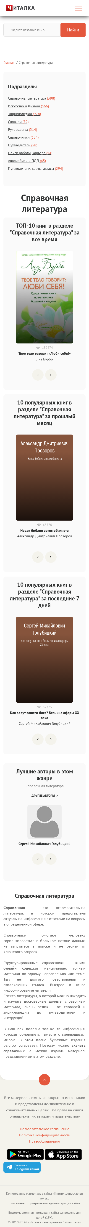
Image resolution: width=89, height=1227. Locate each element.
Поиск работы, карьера (30, 153)
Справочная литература (36, 62)
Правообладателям (44, 1141)
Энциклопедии (24, 114)
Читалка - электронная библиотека (55, 1222)
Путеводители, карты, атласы (35, 168)
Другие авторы (43, 796)
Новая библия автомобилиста (44, 530)
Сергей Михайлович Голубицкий (45, 723)
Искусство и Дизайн (28, 106)
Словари (18, 121)
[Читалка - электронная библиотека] (15, 8)
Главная (8, 62)
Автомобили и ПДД (27, 160)
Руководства (22, 129)
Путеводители (22, 145)
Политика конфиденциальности (44, 1135)
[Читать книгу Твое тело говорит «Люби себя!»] (44, 297)
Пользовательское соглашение (44, 1129)
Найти (73, 30)
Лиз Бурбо (44, 359)
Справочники (23, 137)
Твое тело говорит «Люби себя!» (44, 353)
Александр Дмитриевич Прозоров (44, 536)
